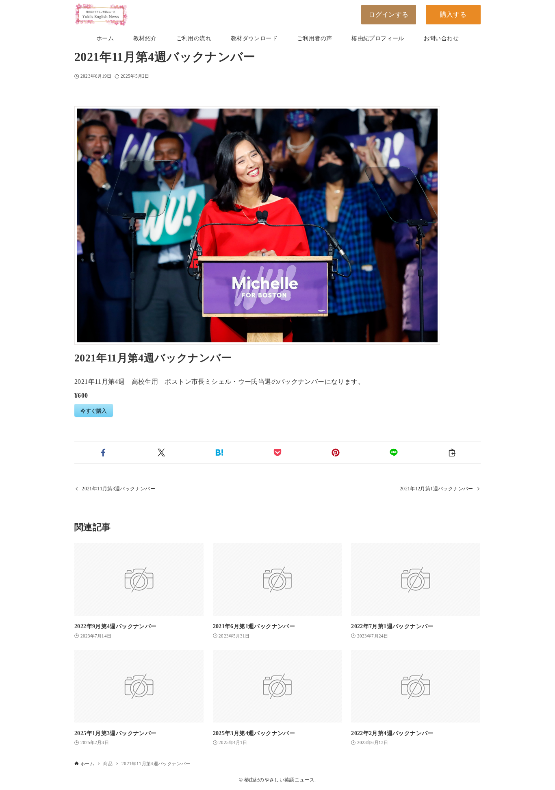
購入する (453, 14)
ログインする (388, 14)
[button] (103, 452)
